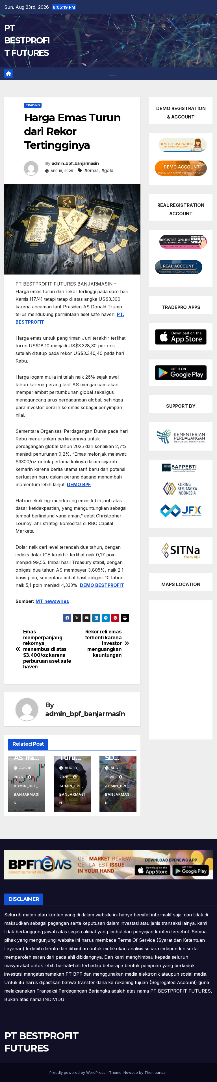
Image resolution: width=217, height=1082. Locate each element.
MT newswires (52, 601)
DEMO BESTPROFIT (102, 585)
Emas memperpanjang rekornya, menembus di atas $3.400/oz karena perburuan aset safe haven (47, 649)
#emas (91, 170)
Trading (33, 105)
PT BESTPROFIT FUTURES (27, 40)
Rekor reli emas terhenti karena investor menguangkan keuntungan (103, 643)
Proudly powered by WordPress (78, 1072)
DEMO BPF (79, 484)
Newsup (130, 1072)
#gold (107, 170)
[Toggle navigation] (113, 73)
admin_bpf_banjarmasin (75, 163)
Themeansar (155, 1072)
